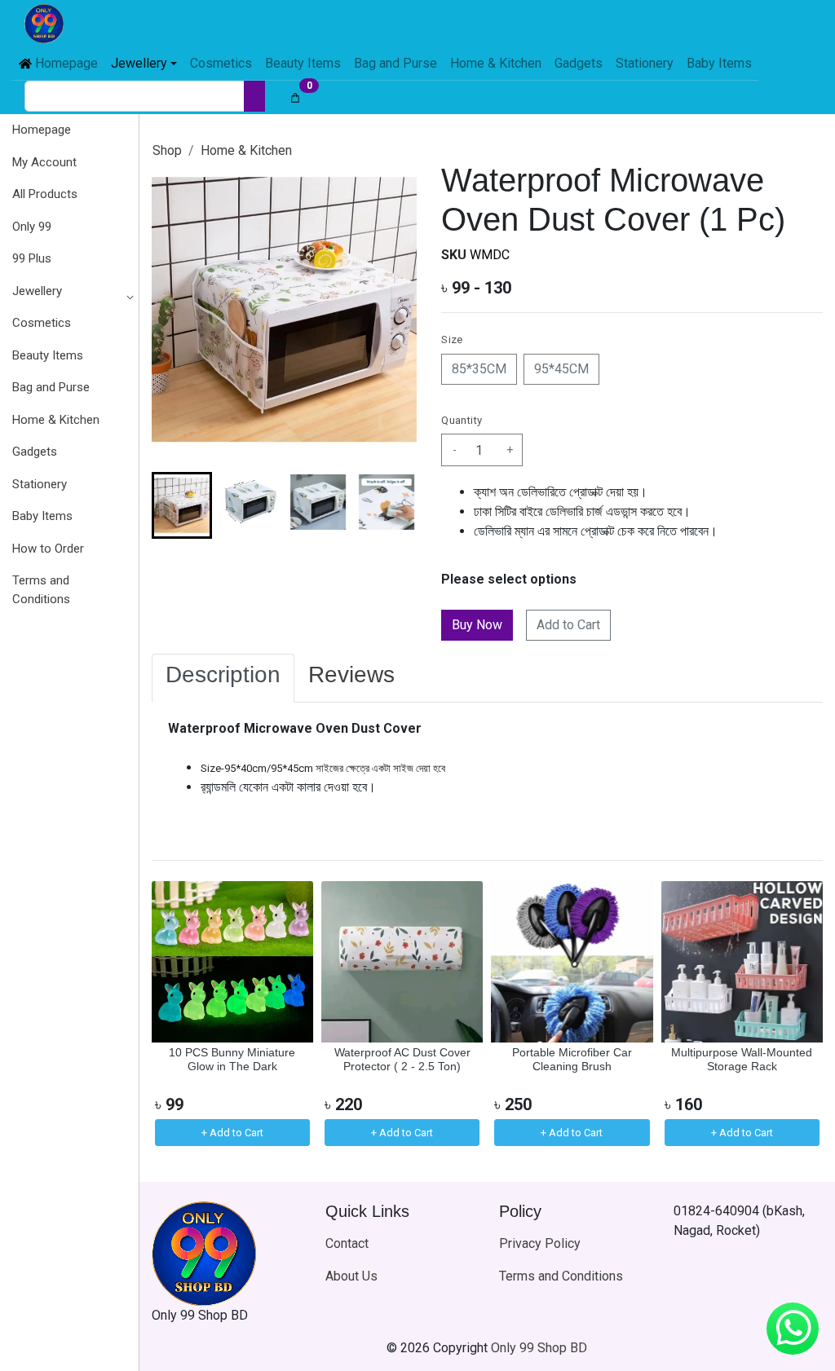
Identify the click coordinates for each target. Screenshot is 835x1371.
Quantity (461, 420)
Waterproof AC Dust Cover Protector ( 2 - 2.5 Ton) (402, 1059)
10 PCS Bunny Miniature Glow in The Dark (232, 1059)
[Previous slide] (178, 1016)
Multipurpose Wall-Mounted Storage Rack (741, 1059)
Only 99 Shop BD (539, 1348)
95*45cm (561, 369)
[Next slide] (391, 505)
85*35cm (479, 369)
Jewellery (37, 291)
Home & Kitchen (246, 150)
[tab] (223, 678)
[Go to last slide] (178, 505)
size (452, 339)
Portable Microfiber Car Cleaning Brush (572, 1059)
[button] (69, 292)
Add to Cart (568, 625)
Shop (167, 150)
